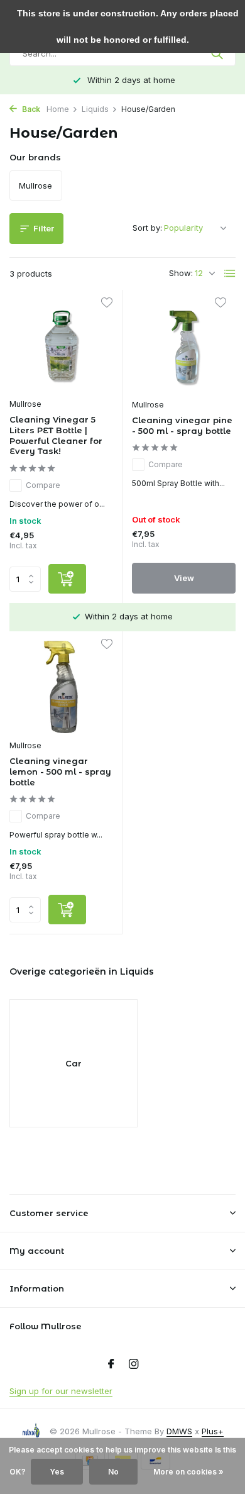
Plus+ (213, 1431)
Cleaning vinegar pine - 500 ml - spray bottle (182, 425)
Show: (181, 273)
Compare (43, 485)
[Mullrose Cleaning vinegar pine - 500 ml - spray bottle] (184, 345)
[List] (230, 273)
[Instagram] (134, 1364)
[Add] (67, 579)
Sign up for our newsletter (60, 1391)
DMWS (179, 1431)
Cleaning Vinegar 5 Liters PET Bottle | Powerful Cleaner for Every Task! (55, 435)
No (113, 1471)
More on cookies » (188, 1471)
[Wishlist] (106, 304)
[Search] (218, 53)
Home (57, 109)
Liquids (95, 109)
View (184, 578)
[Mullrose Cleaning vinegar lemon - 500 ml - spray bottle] (60, 687)
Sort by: (147, 228)
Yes (57, 1471)
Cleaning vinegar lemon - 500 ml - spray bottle (60, 771)
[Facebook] (111, 1364)
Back (30, 109)
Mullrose (25, 404)
